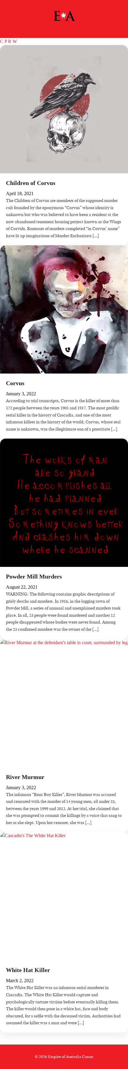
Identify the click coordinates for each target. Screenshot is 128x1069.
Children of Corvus (30, 183)
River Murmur (25, 777)
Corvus (15, 383)
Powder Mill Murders (34, 576)
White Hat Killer (28, 970)
